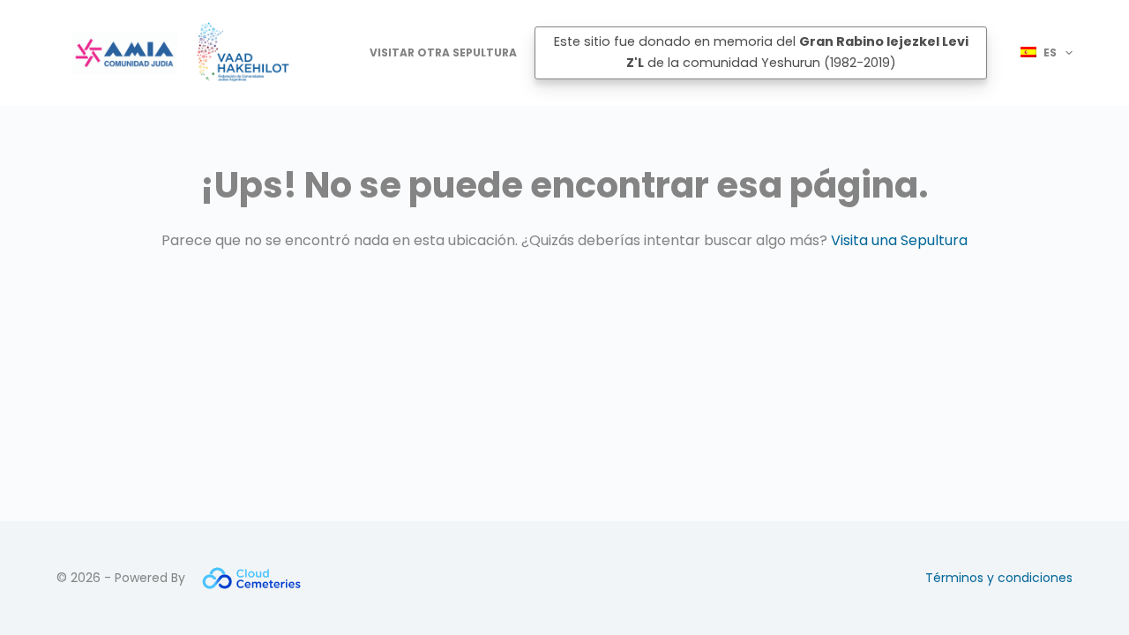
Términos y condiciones (999, 577)
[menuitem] (1039, 53)
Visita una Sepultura (899, 240)
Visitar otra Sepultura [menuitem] (443, 52)
